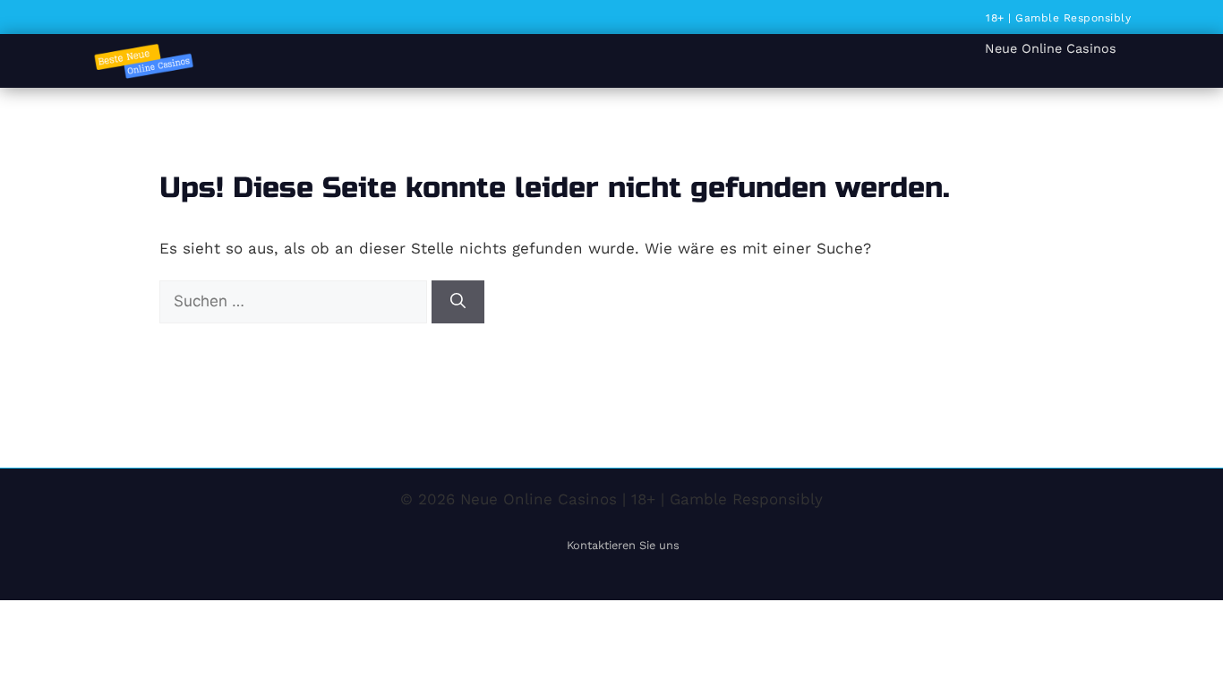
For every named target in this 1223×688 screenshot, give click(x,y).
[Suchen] (458, 301)
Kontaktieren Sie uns (623, 545)
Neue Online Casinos (1050, 48)
